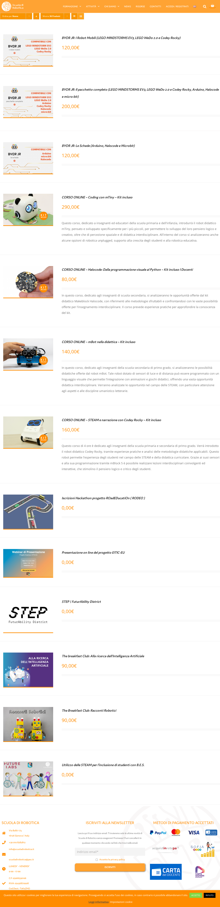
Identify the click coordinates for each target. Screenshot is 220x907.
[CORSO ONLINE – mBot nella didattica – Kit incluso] (28, 341)
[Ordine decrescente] (36, 16)
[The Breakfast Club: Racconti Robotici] (28, 710)
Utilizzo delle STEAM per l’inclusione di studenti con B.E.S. (103, 765)
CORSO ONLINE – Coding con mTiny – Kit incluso (97, 197)
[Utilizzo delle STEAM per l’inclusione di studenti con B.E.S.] (28, 764)
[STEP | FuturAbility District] (28, 601)
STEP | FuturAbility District (81, 602)
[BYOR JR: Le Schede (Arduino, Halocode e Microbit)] (28, 145)
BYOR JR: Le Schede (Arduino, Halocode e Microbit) (98, 146)
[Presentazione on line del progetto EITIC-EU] (28, 552)
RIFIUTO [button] (210, 895)
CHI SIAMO (110, 6)
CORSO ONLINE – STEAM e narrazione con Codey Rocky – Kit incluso (111, 420)
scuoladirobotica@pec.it (21, 859)
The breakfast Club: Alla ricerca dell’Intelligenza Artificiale (103, 656)
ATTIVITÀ (91, 6)
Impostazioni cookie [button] (121, 901)
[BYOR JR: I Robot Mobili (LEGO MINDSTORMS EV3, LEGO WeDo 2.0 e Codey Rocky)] (28, 37)
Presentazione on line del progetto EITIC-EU (93, 552)
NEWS (127, 6)
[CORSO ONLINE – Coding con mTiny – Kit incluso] (28, 197)
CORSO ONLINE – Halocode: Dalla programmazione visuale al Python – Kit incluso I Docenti (127, 269)
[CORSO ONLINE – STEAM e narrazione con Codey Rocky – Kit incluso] (28, 419)
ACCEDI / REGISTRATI (177, 6)
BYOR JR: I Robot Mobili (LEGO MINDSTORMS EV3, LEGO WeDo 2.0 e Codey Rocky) (121, 38)
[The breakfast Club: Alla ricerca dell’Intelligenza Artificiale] (28, 655)
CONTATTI (155, 6)
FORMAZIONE (70, 6)
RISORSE (140, 6)
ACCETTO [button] (195, 895)
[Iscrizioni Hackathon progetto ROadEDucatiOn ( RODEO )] (28, 497)
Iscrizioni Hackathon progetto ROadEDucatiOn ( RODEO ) (103, 498)
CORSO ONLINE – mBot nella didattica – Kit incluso (98, 342)
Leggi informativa (99, 901)
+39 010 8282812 (17, 842)
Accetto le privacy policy (112, 859)
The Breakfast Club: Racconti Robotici (89, 710)
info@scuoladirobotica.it (21, 849)
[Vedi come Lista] (81, 16)
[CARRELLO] (212, 6)
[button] (205, 7)
